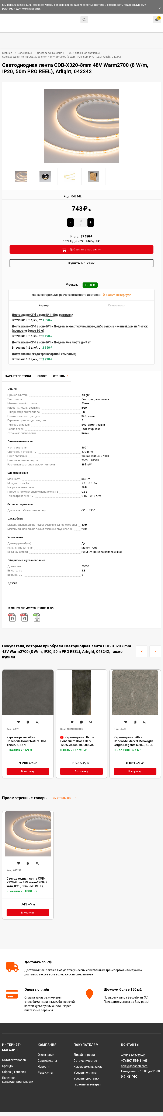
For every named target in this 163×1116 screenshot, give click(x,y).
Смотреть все (62, 798)
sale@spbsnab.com (134, 1066)
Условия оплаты (85, 1072)
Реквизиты (45, 1072)
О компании (46, 1054)
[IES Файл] (36, 617)
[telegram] (129, 1076)
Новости (43, 1066)
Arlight (86, 395)
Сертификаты (47, 1060)
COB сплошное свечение (84, 53)
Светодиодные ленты (50, 53)
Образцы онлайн (14, 1072)
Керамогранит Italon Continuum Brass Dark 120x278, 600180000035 (77, 741)
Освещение (24, 53)
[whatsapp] (123, 1076)
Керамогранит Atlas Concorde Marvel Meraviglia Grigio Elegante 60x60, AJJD (133, 741)
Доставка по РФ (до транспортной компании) (44, 354)
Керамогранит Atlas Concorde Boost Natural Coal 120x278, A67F (27, 741)
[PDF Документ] (11, 617)
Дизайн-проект (84, 1054)
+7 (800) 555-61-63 (134, 1060)
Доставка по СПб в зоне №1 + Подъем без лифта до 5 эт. (51, 342)
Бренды (7, 1066)
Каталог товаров (14, 1060)
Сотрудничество (85, 1060)
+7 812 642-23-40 (101, 20)
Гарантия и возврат (87, 1084)
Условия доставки (86, 1078)
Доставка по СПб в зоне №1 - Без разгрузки (42, 314)
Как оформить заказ (88, 1066)
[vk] (134, 1076)
